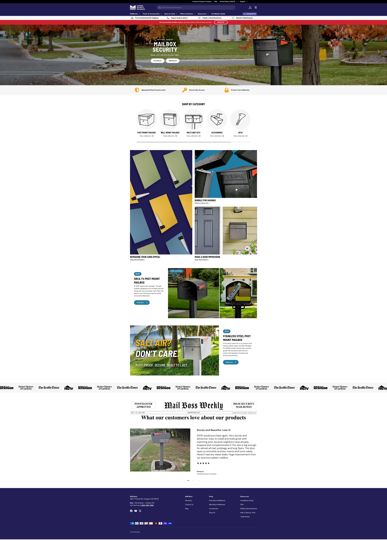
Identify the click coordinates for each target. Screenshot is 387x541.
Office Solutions (186, 14)
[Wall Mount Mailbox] (170, 119)
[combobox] (196, 7)
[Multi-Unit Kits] (194, 119)
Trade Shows (245, 517)
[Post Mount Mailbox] (147, 119)
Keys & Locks (169, 14)
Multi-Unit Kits (193, 132)
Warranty (188, 500)
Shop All (212, 513)
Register (220, 22)
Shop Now (140, 302)
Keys (240, 132)
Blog (186, 509)
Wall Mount (173, 61)
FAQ (241, 504)
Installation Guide (218, 14)
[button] (256, 7)
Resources (202, 14)
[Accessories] (217, 119)
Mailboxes (134, 14)
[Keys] (240, 119)
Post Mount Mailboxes (217, 500)
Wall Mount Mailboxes (217, 504)
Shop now (229, 362)
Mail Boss (137, 532)
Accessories (217, 132)
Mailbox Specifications (248, 509)
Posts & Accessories (151, 14)
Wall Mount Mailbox (170, 132)
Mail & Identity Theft (247, 513)
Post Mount (158, 61)
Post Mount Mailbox (146, 132)
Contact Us (189, 504)
